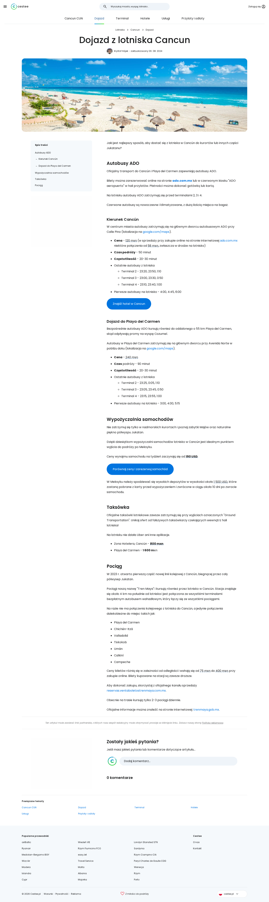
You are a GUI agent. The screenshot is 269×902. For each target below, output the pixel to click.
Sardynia (139, 848)
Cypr (24, 879)
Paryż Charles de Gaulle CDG (150, 860)
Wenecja (139, 867)
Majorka (82, 879)
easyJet (82, 854)
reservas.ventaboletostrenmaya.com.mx (136, 690)
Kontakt (197, 848)
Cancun (135, 29)
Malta (81, 867)
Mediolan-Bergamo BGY (35, 854)
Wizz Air (26, 860)
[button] (5, 7)
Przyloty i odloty (193, 18)
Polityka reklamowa (212, 722)
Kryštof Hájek (121, 51)
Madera (26, 867)
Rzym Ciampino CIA (145, 854)
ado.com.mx (182, 181)
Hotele (145, 18)
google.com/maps (156, 232)
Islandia (26, 873)
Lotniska (120, 29)
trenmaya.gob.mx (206, 709)
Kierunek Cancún (48, 158)
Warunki (48, 893)
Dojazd (99, 18)
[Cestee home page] (19, 7)
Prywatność (61, 893)
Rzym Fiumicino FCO (89, 848)
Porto (136, 879)
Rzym (137, 873)
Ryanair (26, 848)
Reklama (76, 893)
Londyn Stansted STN (146, 842)
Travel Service (85, 860)
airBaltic (26, 842)
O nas (196, 842)
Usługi (166, 18)
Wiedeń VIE (84, 842)
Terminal (122, 18)
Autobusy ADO (43, 152)
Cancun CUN (74, 18)
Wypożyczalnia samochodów (52, 172)
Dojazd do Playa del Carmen (55, 165)
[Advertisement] (61, 221)
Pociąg (39, 185)
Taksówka (40, 179)
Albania (82, 873)
